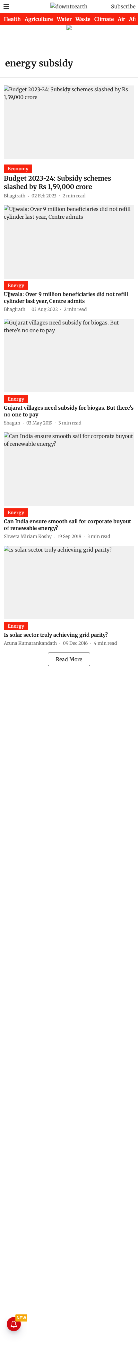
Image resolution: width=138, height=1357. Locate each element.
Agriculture (39, 19)
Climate (104, 19)
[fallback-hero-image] (69, 122)
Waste (83, 19)
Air (121, 19)
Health (12, 19)
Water (64, 19)
